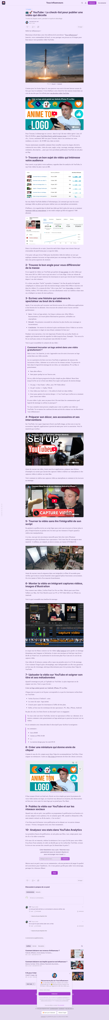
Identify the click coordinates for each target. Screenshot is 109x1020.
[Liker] (26, 957)
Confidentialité (54, 1008)
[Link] (23, 159)
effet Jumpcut (61, 651)
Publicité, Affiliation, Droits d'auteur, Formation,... (38, 953)
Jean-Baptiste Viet (34, 21)
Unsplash (59, 84)
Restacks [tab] (38, 892)
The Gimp (51, 756)
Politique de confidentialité (62, 1000)
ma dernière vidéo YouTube (59, 93)
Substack (43, 1016)
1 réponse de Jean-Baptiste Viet (39, 916)
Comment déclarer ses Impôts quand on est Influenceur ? (46, 962)
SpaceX (53, 84)
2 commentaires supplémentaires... (34, 938)
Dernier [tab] (34, 946)
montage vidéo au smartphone (36, 210)
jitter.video (69, 288)
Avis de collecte (69, 1008)
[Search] (82, 2)
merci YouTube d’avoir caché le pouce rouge (51, 136)
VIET (30, 907)
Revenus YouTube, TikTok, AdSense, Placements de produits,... (42, 964)
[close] (70, 973)
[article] (54, 954)
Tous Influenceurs (71, 35)
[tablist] (33, 892)
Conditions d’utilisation (62, 997)
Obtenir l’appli (62, 1012)
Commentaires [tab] (30, 892)
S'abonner (92, 3)
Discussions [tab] (41, 946)
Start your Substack (49, 1012)
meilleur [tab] (28, 946)
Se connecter (102, 3)
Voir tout (29, 984)
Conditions (61, 1008)
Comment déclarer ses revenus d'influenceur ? (42, 950)
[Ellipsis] (82, 907)
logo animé (64, 272)
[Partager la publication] (85, 2)
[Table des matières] (2, 510)
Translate (29, 9)
